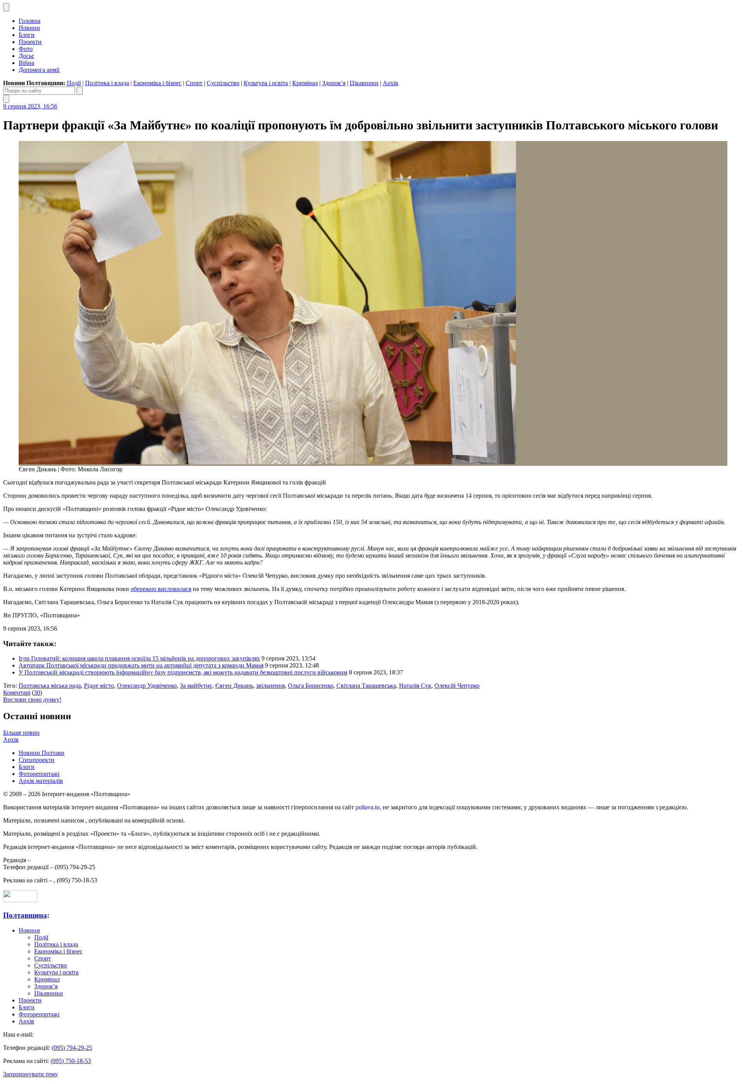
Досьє (26, 55)
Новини (29, 27)
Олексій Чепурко (456, 685)
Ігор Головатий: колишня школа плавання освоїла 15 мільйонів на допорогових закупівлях (139, 658)
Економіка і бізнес (157, 83)
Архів (390, 83)
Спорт (194, 83)
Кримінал (305, 83)
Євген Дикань (234, 685)
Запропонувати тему (30, 1074)
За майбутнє (196, 685)
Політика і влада (107, 83)
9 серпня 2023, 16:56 (30, 106)
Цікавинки (364, 83)
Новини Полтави (41, 752)
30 (37, 692)
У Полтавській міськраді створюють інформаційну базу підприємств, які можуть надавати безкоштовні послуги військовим (183, 672)
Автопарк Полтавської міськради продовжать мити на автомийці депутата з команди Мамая (141, 665)
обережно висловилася (161, 589)
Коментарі (16, 692)
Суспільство (223, 83)
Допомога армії (39, 69)
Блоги (27, 34)
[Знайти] (80, 91)
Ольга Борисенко (310, 685)
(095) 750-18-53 (71, 1061)
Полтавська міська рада (50, 685)
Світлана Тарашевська (366, 685)
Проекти (30, 41)
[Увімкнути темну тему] (6, 7)
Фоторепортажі (39, 773)
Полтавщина (25, 915)
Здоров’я (333, 83)
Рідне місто (99, 685)
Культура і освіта (266, 83)
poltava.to (368, 807)
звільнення (270, 685)
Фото (26, 48)
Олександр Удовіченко (147, 685)
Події (74, 83)
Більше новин (21, 732)
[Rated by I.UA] (20, 900)
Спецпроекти (36, 759)
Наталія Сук (415, 685)
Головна (29, 20)
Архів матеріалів (41, 780)
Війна (26, 62)
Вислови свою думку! (32, 699)
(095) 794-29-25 (72, 1047)
